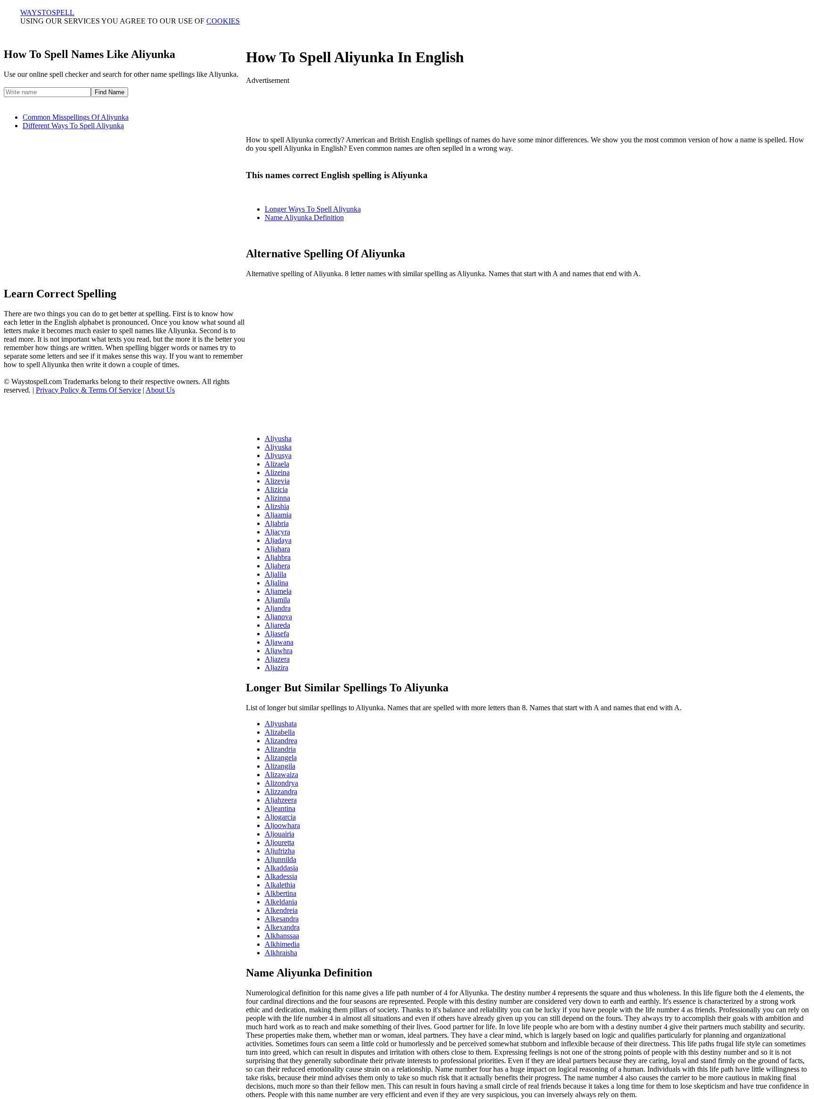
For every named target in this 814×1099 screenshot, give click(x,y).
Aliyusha (278, 439)
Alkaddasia (281, 868)
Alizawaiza (281, 775)
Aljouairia (279, 834)
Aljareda (277, 625)
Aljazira (276, 668)
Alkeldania (281, 902)
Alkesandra (282, 919)
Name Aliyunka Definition (304, 217)
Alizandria (280, 749)
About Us (160, 390)
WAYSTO (47, 12)
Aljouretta (279, 842)
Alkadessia (281, 876)
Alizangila (280, 766)
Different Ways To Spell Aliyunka (73, 126)
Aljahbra (278, 557)
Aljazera (277, 659)
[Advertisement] (528, 106)
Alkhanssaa (282, 936)
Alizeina (277, 472)
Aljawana (279, 642)
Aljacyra (277, 532)
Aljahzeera (281, 800)
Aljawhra (279, 651)
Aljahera (277, 566)
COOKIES (223, 21)
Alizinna (277, 498)
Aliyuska (278, 447)
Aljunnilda (280, 859)
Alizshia (277, 506)
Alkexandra (282, 927)
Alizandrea (281, 741)
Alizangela (281, 758)
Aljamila (277, 600)
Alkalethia (280, 885)
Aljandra (278, 608)
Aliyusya (278, 455)
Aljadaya (278, 540)
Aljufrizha (280, 851)
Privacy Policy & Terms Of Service (88, 390)
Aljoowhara (282, 825)
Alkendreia (281, 910)
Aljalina (276, 583)
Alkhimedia (282, 944)
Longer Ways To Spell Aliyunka (313, 209)
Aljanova (278, 617)
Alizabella (280, 732)
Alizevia (277, 481)
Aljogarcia (280, 817)
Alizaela (277, 464)
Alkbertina (280, 893)
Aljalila (275, 574)
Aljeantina (280, 808)
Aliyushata (281, 724)
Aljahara (277, 549)
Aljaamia (278, 515)
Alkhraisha (281, 953)
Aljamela (278, 591)
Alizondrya (281, 783)
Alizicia (276, 489)
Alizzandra (281, 791)
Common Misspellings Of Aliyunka (76, 117)
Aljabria (277, 523)
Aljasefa (277, 634)
